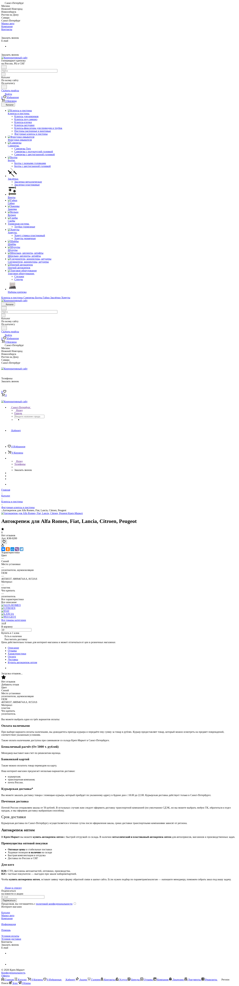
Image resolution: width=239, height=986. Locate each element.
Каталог (5, 912)
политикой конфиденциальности (54, 903)
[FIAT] (5, 611)
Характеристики (17, 653)
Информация (8, 924)
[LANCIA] (7, 614)
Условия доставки (11, 939)
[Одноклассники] (8, 549)
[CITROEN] (8, 608)
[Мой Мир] (12, 549)
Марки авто (7, 915)
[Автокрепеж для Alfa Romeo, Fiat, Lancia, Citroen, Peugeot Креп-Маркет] (42, 513)
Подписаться (9, 900)
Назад (19, 410)
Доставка (13, 659)
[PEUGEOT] (8, 616)
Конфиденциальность (13, 972)
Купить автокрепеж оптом (22, 662)
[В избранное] (4, 542)
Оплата (12, 656)
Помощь (6, 930)
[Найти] (4, 87)
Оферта (5, 975)
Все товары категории (13, 620)
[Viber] (17, 549)
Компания (7, 918)
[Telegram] (21, 549)
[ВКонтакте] (3, 549)
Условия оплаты (10, 936)
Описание (13, 647)
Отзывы (12, 650)
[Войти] (2, 388)
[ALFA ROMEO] (11, 605)
